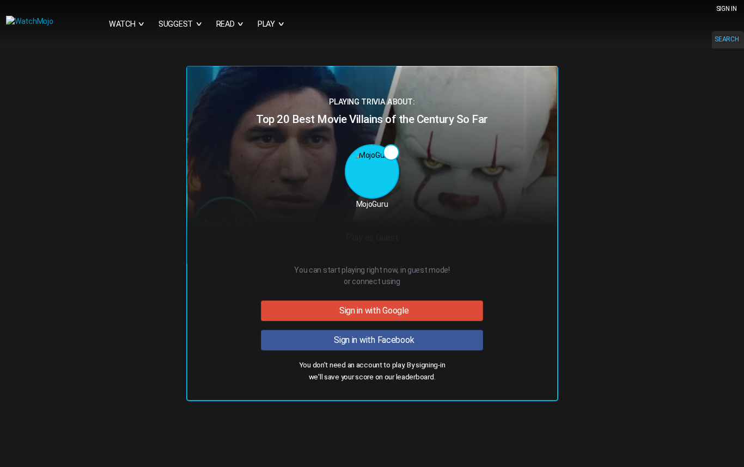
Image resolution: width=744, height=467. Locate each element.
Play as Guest (372, 237)
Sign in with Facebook (372, 340)
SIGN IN (726, 9)
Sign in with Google (371, 310)
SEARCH (727, 39)
